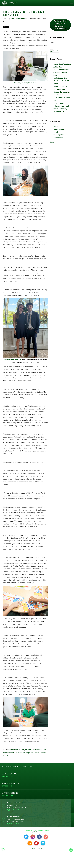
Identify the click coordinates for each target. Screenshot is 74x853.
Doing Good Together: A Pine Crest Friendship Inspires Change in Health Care (62, 69)
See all (52, 142)
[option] (60, 11)
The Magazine (28, 752)
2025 (36, 752)
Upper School (58, 129)
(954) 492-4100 (14, 810)
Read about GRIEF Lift (12, 360)
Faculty (56, 132)
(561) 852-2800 (14, 823)
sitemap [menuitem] (41, 848)
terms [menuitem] (34, 848)
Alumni (21, 750)
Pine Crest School (18, 19)
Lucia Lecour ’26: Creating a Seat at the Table (62, 81)
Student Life (13, 750)
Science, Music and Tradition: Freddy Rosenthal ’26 (61, 109)
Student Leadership (33, 750)
